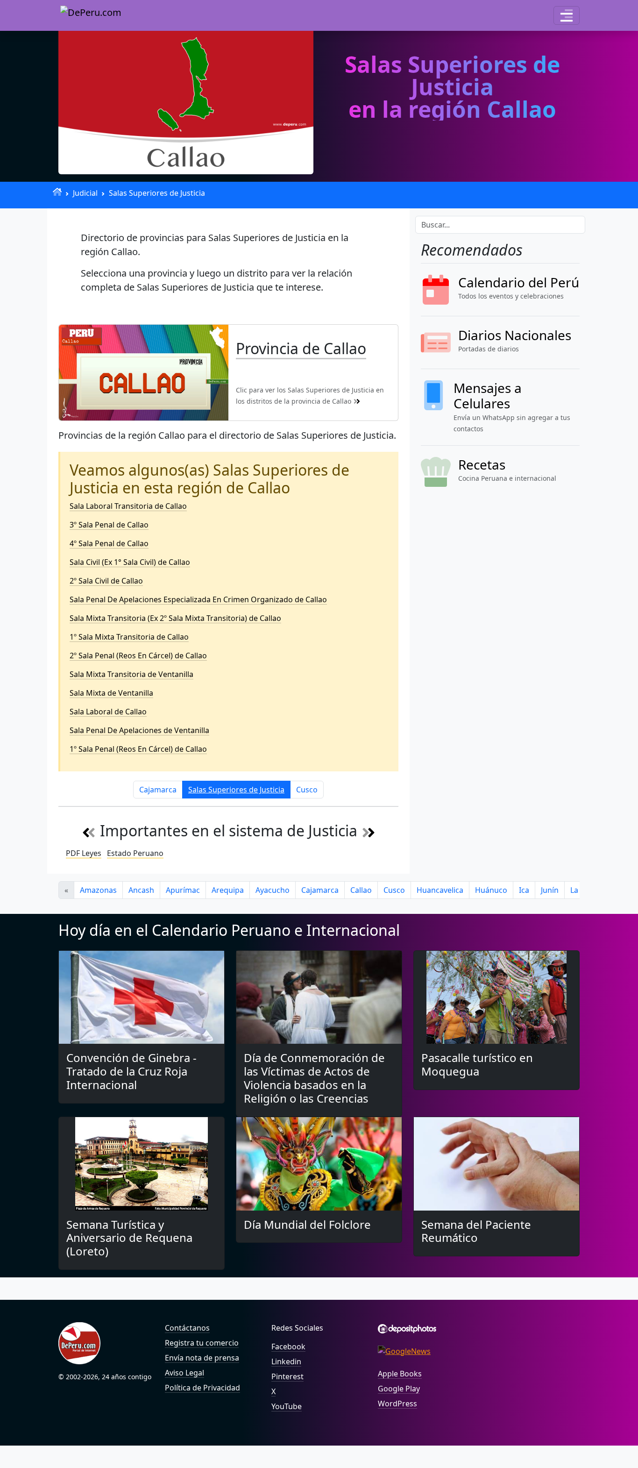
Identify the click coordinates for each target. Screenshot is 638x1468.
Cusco (307, 789)
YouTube (286, 1406)
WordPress (397, 1403)
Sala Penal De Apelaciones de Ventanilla (139, 730)
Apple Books (400, 1373)
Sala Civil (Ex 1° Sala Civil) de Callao (130, 562)
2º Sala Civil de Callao (106, 581)
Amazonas (98, 890)
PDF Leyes (83, 853)
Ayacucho (272, 890)
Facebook (288, 1346)
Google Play (399, 1388)
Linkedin (286, 1361)
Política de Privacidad (202, 1387)
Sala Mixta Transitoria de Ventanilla (131, 674)
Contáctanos (187, 1328)
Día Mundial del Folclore (307, 1224)
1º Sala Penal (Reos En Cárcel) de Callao (138, 749)
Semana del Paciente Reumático (476, 1231)
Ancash (141, 890)
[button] (566, 15)
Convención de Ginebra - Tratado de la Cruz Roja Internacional (131, 1071)
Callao (361, 890)
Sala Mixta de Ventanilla (111, 693)
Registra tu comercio (202, 1343)
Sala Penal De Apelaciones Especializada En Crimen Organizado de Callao (198, 599)
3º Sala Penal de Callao (109, 525)
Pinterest (287, 1376)
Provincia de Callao (301, 348)
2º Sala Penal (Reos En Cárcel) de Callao (138, 655)
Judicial (85, 193)
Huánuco (491, 890)
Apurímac (183, 890)
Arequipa (228, 890)
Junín (550, 890)
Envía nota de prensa (202, 1358)
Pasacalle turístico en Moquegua (477, 1064)
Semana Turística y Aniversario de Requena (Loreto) (129, 1238)
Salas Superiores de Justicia (157, 193)
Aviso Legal (184, 1373)
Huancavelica (440, 890)
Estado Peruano (135, 853)
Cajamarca (158, 789)
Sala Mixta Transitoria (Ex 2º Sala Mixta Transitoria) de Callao (175, 618)
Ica (524, 890)
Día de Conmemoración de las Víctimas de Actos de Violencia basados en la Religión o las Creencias (314, 1077)
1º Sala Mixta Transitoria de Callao (129, 637)
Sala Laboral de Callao (108, 711)
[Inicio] (57, 191)
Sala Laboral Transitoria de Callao (128, 506)
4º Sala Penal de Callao (109, 543)
